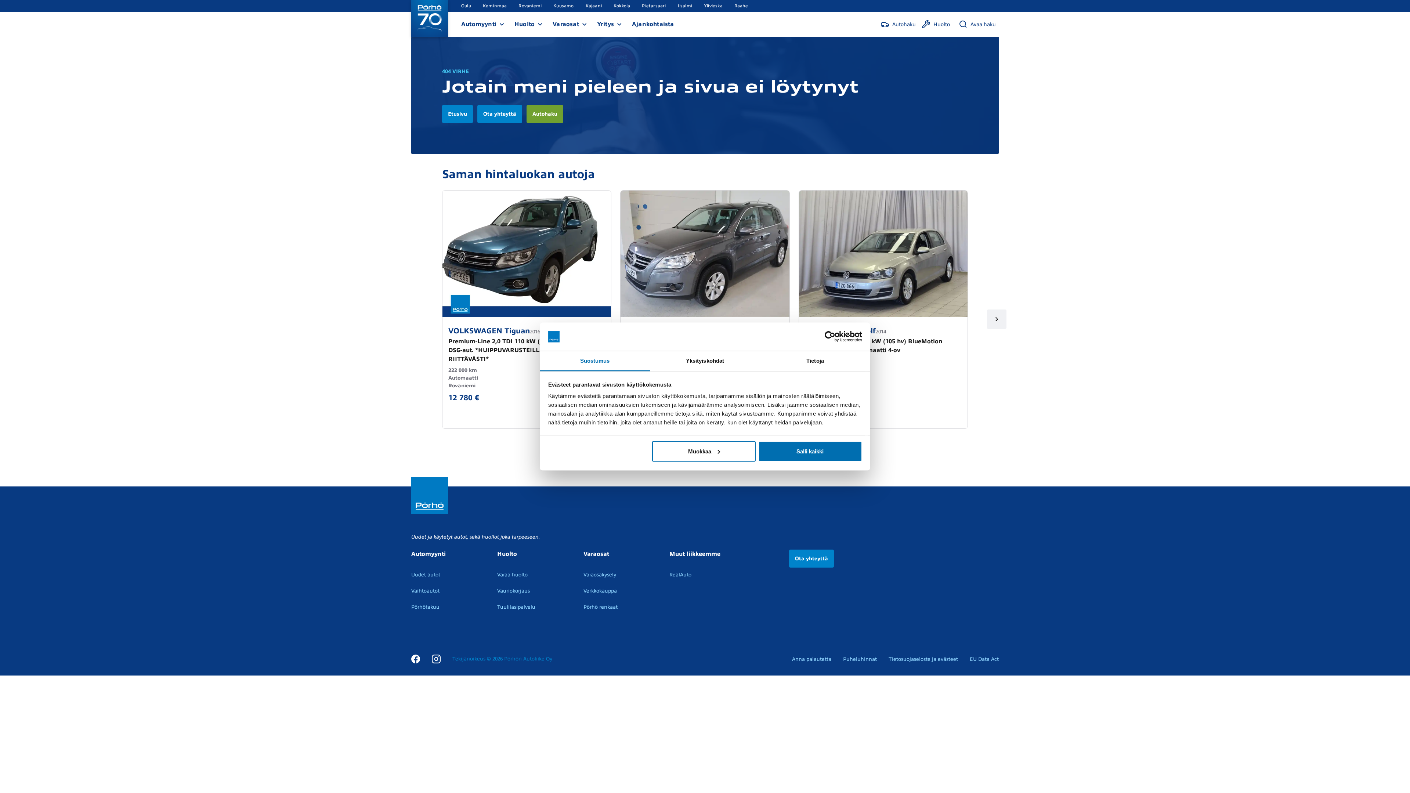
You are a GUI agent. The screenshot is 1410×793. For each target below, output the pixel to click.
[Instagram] (436, 658)
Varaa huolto (512, 574)
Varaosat (566, 24)
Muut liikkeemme (694, 554)
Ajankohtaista (653, 24)
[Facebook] (415, 658)
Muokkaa (699, 451)
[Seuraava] (996, 319)
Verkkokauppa (600, 591)
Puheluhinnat (860, 659)
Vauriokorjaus (513, 591)
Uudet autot (425, 574)
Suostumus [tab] (595, 360)
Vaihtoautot (425, 591)
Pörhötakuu (425, 607)
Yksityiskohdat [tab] (705, 360)
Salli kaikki (810, 451)
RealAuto (680, 574)
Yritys (605, 24)
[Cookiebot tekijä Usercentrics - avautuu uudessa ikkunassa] (830, 336)
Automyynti (478, 24)
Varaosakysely (599, 574)
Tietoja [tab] (815, 360)
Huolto (524, 24)
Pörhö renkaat (600, 607)
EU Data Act (984, 659)
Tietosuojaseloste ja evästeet (923, 659)
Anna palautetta (811, 659)
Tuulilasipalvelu (516, 607)
